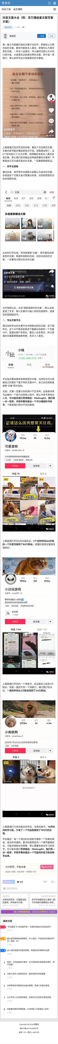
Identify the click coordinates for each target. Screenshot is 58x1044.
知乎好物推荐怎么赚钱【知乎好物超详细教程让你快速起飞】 (43, 902)
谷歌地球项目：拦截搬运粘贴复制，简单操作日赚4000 (14, 902)
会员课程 (17, 9)
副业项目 (8, 27)
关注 (42, 36)
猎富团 (36, 1024)
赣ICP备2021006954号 (29, 1028)
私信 (51, 36)
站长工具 (6, 9)
